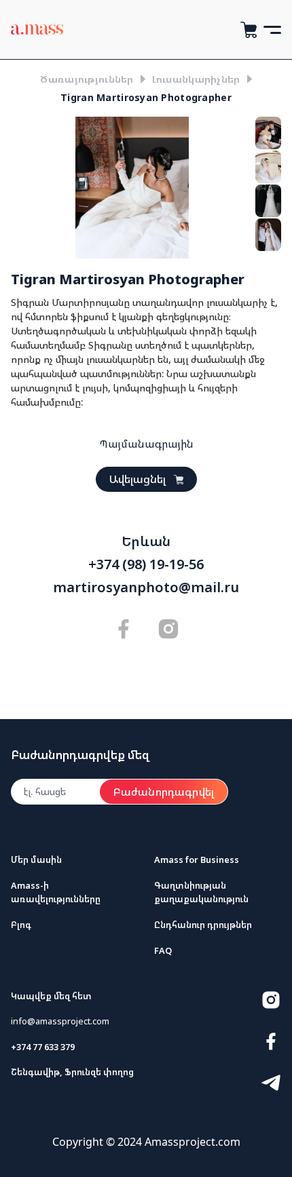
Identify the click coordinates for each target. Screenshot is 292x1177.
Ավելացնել (137, 478)
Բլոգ (21, 925)
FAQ (163, 950)
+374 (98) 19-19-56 (146, 564)
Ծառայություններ (86, 79)
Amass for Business (196, 859)
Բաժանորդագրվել (163, 791)
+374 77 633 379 (43, 1047)
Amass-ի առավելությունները (56, 891)
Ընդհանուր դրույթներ (203, 925)
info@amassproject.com (60, 1021)
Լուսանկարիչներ (196, 79)
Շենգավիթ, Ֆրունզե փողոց (72, 1072)
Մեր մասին (36, 859)
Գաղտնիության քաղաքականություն (201, 891)
